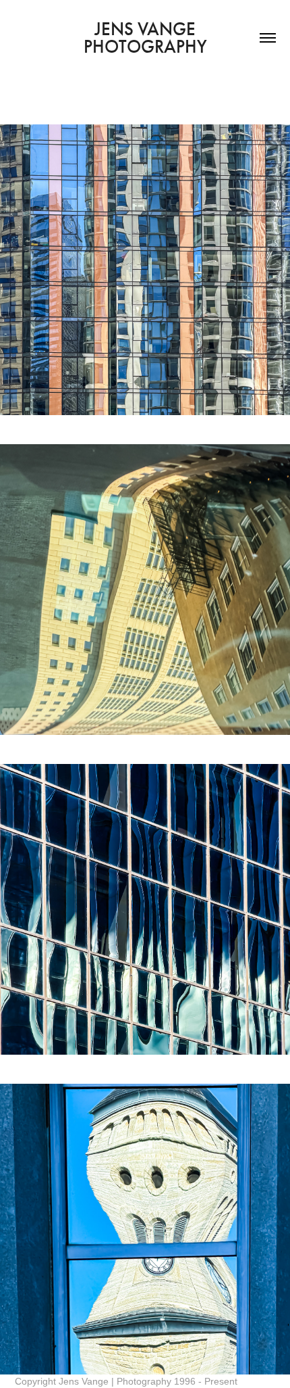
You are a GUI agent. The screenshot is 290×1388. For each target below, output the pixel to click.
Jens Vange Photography (145, 37)
